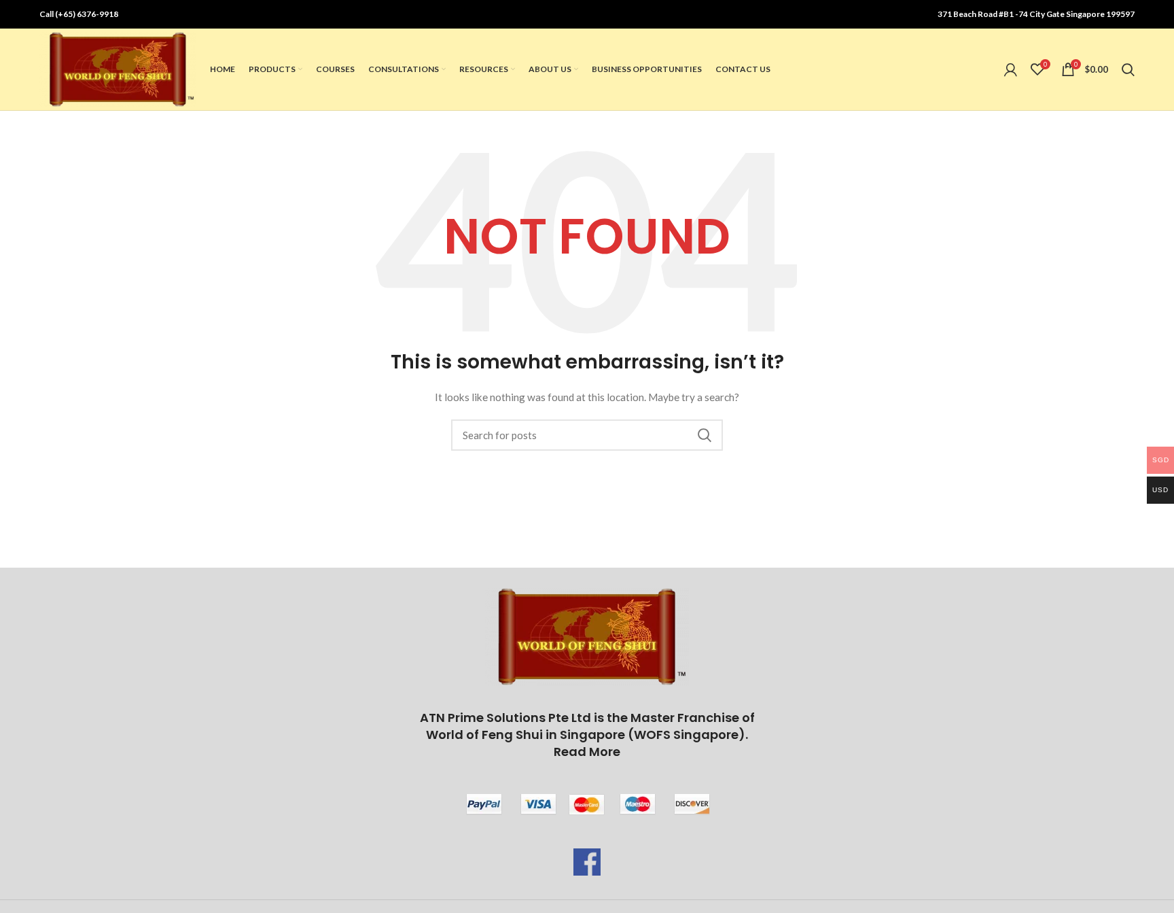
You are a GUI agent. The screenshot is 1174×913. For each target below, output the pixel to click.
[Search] (1128, 69)
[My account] (1010, 69)
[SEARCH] (705, 435)
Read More (587, 751)
